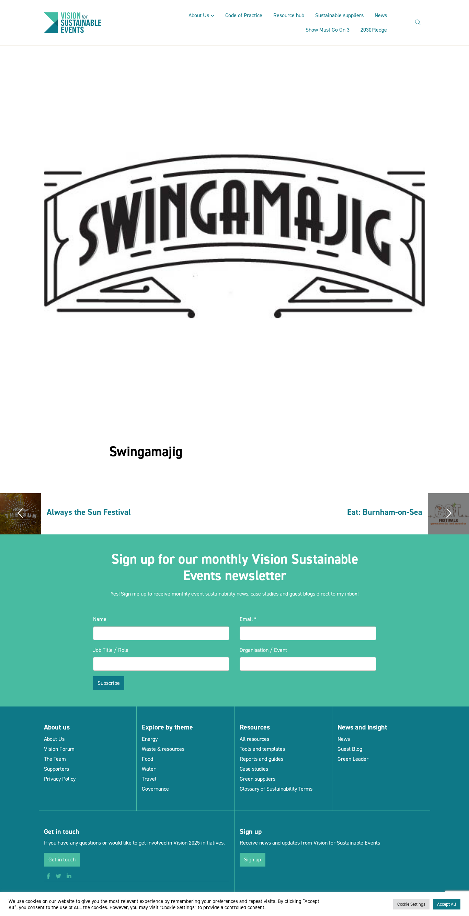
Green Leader (353, 758)
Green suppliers (257, 778)
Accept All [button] (446, 904)
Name (99, 619)
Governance (155, 788)
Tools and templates (262, 749)
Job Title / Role (110, 650)
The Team (55, 758)
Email (248, 619)
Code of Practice (243, 15)
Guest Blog (350, 749)
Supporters (56, 768)
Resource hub (288, 15)
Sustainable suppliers (339, 15)
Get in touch (62, 859)
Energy (150, 739)
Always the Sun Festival (89, 512)
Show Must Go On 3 (328, 29)
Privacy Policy (60, 778)
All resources (254, 739)
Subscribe (109, 683)
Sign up (252, 859)
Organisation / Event (263, 650)
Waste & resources (163, 749)
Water (149, 768)
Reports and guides (261, 758)
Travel (149, 778)
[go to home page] (72, 22)
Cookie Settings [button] (411, 904)
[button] (48, 876)
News (381, 15)
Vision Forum (59, 749)
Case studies (254, 768)
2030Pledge (374, 29)
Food (147, 758)
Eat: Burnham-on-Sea (384, 512)
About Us (198, 15)
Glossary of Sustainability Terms (276, 788)
